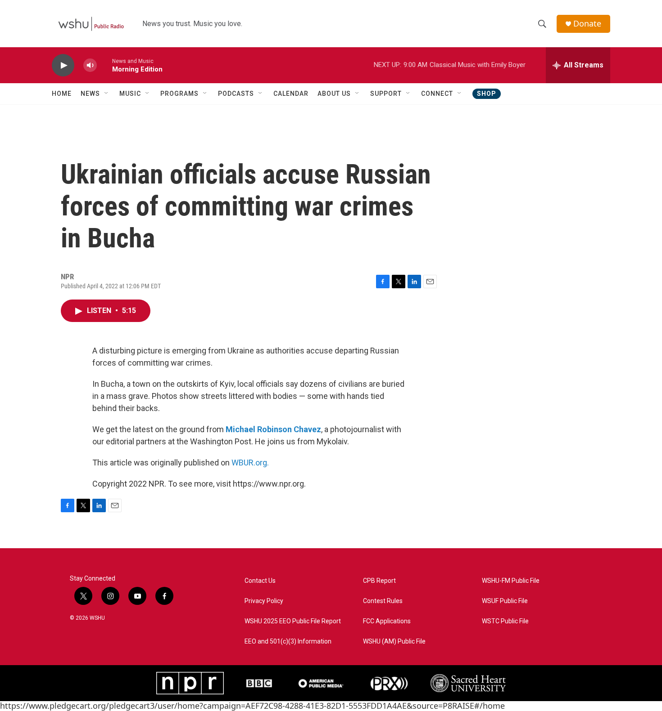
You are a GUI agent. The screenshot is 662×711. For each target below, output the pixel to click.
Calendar (290, 93)
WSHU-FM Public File (511, 580)
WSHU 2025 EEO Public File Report (293, 621)
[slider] (104, 65)
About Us (334, 93)
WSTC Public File (505, 621)
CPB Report (379, 580)
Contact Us (260, 580)
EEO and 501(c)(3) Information (288, 641)
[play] (63, 65)
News (90, 93)
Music (130, 93)
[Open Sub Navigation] (106, 93)
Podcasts (236, 93)
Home (62, 93)
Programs (179, 93)
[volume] (90, 65)
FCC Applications (387, 621)
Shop (486, 93)
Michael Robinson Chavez (273, 429)
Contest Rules (383, 601)
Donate (587, 23)
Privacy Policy (264, 601)
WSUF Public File (505, 601)
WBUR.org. (250, 462)
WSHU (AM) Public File (394, 641)
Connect (437, 93)
